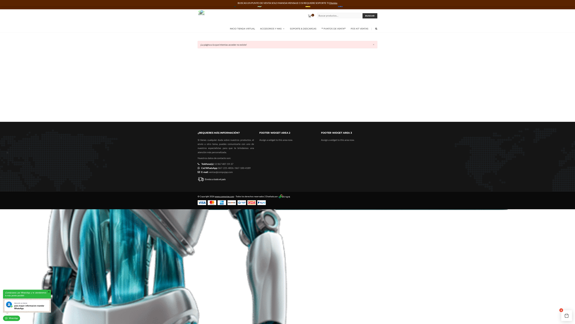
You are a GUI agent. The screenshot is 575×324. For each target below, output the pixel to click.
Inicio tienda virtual (242, 28)
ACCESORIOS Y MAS (271, 28)
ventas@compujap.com (221, 172)
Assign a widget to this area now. (276, 139)
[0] (309, 16)
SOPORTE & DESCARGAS (303, 28)
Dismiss (333, 3)
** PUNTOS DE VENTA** (333, 28)
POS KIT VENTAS (359, 28)
